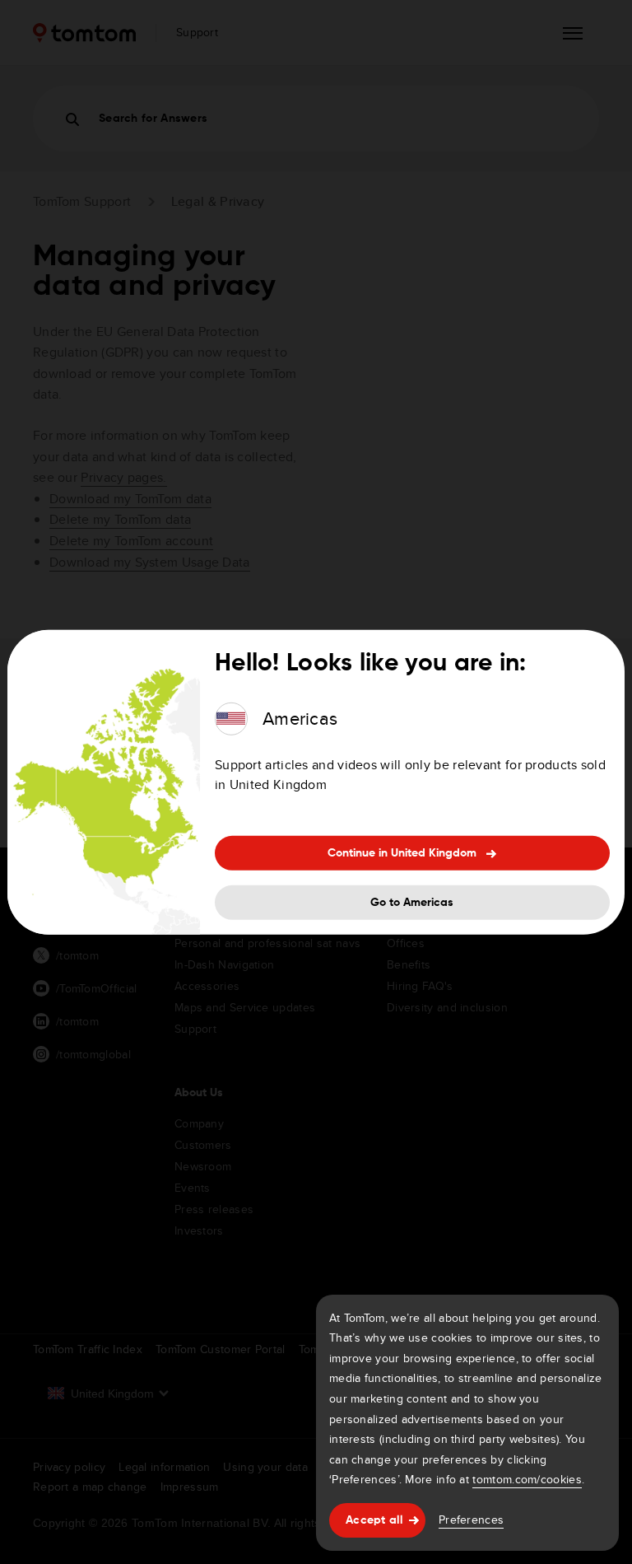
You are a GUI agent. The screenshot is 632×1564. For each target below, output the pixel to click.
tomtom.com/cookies (526, 1479)
